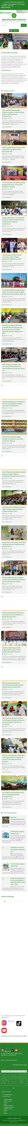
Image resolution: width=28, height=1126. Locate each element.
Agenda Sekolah (8, 1099)
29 (21, 1082)
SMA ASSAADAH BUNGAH (14, 19)
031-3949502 (8, 2)
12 (10, 1078)
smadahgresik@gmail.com (18, 2)
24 (3, 1082)
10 (3, 1078)
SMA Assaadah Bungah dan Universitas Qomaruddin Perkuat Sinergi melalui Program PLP (12, 685)
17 (3, 1080)
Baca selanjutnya (6, 127)
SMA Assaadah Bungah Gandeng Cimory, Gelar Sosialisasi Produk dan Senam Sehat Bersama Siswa (13, 579)
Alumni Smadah (8, 1101)
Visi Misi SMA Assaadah (9, 53)
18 (6, 1080)
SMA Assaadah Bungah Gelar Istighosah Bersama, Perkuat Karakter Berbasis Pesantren (11, 650)
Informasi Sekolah (8, 1105)
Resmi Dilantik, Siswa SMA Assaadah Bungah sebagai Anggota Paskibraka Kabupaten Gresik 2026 (14, 474)
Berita (5, 1102)
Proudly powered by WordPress (10, 1120)
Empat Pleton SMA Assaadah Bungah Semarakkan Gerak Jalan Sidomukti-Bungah (12, 439)
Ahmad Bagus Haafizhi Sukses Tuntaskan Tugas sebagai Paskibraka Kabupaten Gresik (12, 257)
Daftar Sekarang (5, 7)
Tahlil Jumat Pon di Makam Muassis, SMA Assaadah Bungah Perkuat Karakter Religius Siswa (13, 509)
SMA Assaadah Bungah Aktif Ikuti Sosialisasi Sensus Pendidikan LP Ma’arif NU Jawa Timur (13, 615)
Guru (5, 1104)
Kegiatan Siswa (7, 1109)
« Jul (13, 1088)
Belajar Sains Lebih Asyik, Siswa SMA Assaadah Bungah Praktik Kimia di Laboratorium (13, 544)
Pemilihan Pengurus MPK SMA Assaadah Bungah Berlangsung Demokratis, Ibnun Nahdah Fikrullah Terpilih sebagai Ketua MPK (12, 329)
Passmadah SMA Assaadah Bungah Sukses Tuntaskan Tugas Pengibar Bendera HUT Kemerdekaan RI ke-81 (14, 292)
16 (25, 1078)
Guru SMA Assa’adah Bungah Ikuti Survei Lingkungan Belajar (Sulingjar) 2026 (13, 794)
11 (6, 1078)
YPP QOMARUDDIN (7, 1094)
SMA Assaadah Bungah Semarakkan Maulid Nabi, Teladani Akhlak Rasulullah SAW (13, 149)
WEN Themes (14, 1121)
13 (14, 1078)
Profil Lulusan (6, 70)
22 (21, 1080)
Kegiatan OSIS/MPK (9, 1107)
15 (21, 1078)
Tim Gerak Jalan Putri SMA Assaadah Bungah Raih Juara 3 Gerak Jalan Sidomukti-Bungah (13, 185)
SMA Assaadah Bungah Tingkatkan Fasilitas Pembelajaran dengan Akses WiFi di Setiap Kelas (13, 404)
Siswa (5, 1113)
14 (17, 1078)
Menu (15, 31)
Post (5, 1112)
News (5, 1110)
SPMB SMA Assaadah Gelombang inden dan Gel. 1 (17, 849)
